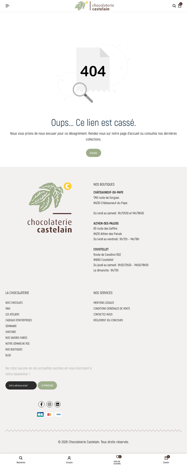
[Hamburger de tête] (7, 6)
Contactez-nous (103, 314)
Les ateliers (12, 314)
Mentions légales (104, 302)
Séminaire (11, 326)
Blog (8, 355)
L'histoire (10, 331)
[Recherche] (174, 5)
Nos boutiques (13, 349)
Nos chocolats (14, 302)
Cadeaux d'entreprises (18, 320)
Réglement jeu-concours (108, 320)
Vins (7, 308)
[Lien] (41, 404)
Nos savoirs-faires (16, 337)
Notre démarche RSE (17, 343)
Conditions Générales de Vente (112, 308)
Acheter (93, 152)
